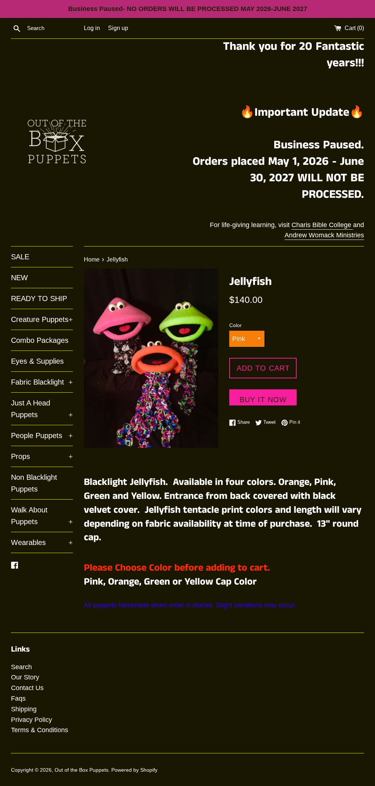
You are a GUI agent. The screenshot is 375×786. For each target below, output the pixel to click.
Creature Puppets (42, 319)
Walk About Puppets (42, 516)
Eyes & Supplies (37, 361)
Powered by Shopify (134, 770)
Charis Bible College (322, 225)
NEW (19, 278)
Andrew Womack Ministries (324, 235)
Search (21, 667)
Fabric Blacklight (42, 382)
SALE (20, 257)
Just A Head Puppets (42, 409)
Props (42, 456)
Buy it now (263, 400)
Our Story (25, 677)
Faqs (18, 698)
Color (235, 325)
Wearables (42, 542)
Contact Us (27, 688)
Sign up (118, 28)
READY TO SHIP (39, 298)
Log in (92, 28)
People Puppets (42, 435)
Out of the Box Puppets (81, 770)
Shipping (24, 709)
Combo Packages (39, 340)
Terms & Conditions (39, 730)
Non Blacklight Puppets (34, 483)
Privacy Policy (31, 719)
